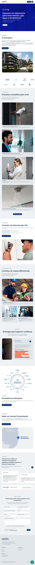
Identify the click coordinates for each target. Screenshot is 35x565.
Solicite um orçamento (6, 235)
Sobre (3, 550)
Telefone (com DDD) (21, 514)
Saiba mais (5, 22)
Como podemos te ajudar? (8, 518)
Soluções (3, 551)
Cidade (19, 510)
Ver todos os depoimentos (27, 487)
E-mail (5, 514)
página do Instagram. (23, 335)
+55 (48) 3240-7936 (5, 556)
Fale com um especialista (7, 404)
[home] (4, 2)
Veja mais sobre (5, 48)
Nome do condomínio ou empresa (9, 510)
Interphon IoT (20, 550)
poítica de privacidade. (13, 530)
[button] (32, 2)
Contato (29, 1)
